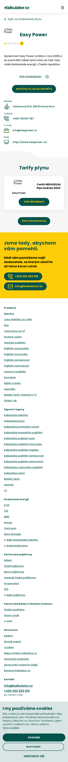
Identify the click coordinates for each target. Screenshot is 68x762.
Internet (9, 484)
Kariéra (8, 635)
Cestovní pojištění (15, 371)
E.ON (6, 505)
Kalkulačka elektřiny (16, 415)
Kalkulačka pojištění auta (19, 438)
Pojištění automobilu (16, 348)
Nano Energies (12, 534)
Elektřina (9, 313)
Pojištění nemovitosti (16, 366)
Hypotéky (9, 389)
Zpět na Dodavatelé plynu (24, 19)
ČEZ (6, 511)
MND (6, 516)
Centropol (10, 528)
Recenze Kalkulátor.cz (17, 670)
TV (5, 490)
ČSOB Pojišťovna (14, 566)
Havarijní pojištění (15, 342)
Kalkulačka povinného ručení (21, 426)
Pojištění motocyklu (16, 354)
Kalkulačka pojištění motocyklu (23, 444)
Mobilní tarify (12, 479)
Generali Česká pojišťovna (20, 577)
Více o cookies (11, 727)
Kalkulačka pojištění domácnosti (24, 455)
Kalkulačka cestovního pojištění (23, 467)
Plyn (6, 325)
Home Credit (11, 615)
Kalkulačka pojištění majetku (21, 450)
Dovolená (10, 377)
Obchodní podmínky (16, 659)
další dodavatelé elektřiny (22, 540)
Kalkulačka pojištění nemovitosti (23, 461)
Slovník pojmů (12, 641)
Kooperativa (11, 583)
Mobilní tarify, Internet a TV (20, 394)
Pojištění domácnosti (16, 360)
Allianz (8, 560)
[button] (62, 7)
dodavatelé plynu (17, 545)
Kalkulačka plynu (14, 421)
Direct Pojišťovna (14, 572)
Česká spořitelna (14, 609)
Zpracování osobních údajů (21, 664)
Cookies (9, 647)
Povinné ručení (13, 337)
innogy (8, 522)
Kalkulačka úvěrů (14, 473)
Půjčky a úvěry (12, 383)
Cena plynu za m (14, 331)
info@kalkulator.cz (18, 686)
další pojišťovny (15, 595)
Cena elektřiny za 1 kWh (18, 319)
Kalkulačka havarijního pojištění (23, 432)
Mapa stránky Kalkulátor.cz (20, 653)
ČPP (6, 589)
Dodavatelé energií (16, 499)
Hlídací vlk (10, 400)
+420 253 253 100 (17, 691)
